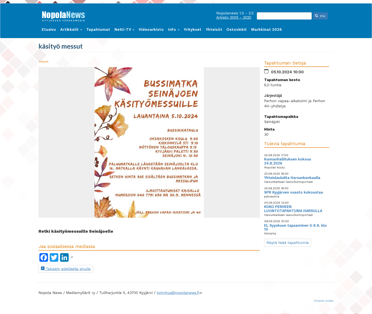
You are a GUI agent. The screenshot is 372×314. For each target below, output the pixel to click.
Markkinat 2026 (266, 29)
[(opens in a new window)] (72, 257)
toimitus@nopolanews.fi (178, 293)
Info (172, 29)
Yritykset (193, 29)
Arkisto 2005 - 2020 (233, 17)
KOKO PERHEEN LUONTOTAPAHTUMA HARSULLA (293, 209)
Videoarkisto (151, 29)
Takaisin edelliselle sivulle (68, 269)
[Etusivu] (65, 15)
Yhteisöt (214, 29)
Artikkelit (70, 29)
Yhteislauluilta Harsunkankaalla (292, 177)
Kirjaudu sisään (323, 300)
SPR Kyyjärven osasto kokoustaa (293, 192)
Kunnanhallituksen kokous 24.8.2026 (287, 161)
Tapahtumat (98, 29)
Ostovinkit (236, 29)
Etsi (322, 16)
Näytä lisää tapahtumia (288, 242)
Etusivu (49, 29)
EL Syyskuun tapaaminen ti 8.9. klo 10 (295, 227)
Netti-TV (123, 29)
